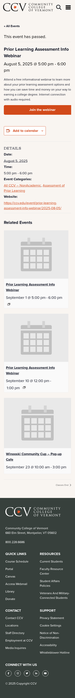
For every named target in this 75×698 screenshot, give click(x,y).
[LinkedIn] (36, 673)
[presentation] (36, 254)
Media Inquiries (15, 648)
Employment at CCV (19, 640)
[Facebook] (8, 673)
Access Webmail (16, 584)
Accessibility (48, 645)
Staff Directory (14, 633)
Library (9, 591)
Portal (9, 569)
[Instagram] (18, 673)
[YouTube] (45, 673)
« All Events (12, 26)
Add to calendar (25, 130)
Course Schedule (16, 561)
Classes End (62, 485)
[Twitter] (27, 673)
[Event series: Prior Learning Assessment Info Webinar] (9, 304)
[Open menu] (68, 7)
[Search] (58, 7)
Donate (10, 599)
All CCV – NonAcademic (22, 185)
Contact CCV (14, 618)
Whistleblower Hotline (55, 652)
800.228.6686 (15, 542)
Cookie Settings (50, 625)
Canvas (10, 576)
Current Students (51, 561)
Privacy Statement (52, 618)
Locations (11, 625)
